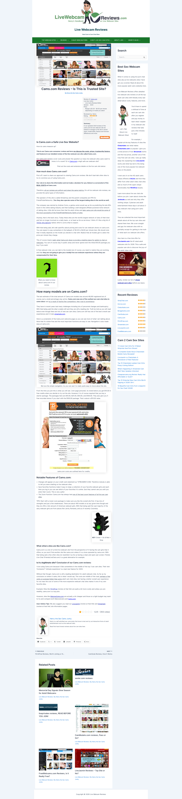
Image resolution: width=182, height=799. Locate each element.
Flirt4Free (53, 589)
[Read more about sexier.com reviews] (84, 672)
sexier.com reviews (84, 678)
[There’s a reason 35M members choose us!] (132, 264)
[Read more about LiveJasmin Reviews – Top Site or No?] (92, 758)
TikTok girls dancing (43, 223)
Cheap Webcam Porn (79, 40)
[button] (57, 40)
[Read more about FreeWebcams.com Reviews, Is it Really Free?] (56, 759)
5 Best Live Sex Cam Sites (100, 40)
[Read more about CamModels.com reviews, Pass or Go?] (92, 718)
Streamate (101, 604)
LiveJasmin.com (123, 328)
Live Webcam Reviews (46, 697)
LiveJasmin (76, 604)
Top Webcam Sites (49, 40)
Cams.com (94, 99)
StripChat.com (123, 301)
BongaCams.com (124, 311)
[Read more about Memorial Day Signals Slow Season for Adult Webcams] (56, 678)
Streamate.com (123, 324)
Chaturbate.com (123, 307)
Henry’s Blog (133, 40)
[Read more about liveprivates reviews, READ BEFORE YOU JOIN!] (48, 707)
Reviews (63, 40)
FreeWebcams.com (124, 331)
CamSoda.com (123, 314)
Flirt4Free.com (123, 321)
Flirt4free (133, 188)
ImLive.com (122, 304)
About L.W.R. (119, 40)
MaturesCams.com (57, 596)
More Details (105, 137)
